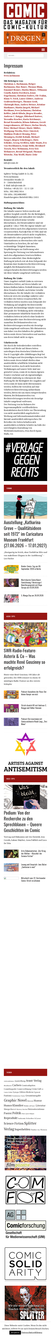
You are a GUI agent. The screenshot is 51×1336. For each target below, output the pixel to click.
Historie (30, 1101)
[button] (25, 37)
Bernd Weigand (24, 151)
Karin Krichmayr (31, 119)
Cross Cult (36, 1089)
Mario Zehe (31, 154)
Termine (9, 488)
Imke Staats (36, 142)
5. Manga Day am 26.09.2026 (32, 595)
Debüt (10, 1092)
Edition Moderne (27, 1092)
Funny (23, 1096)
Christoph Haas (11, 104)
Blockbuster (8, 1085)
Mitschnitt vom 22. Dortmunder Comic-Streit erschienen (33, 879)
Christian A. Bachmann (15, 83)
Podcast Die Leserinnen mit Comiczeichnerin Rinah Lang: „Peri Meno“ (34, 721)
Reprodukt (11, 1118)
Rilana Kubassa (30, 122)
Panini (8, 1113)
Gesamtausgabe (33, 1095)
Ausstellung (19, 1081)
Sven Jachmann (12, 75)
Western (43, 1130)
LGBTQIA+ (32, 1106)
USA (38, 1130)
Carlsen (16, 1085)
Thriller (34, 1129)
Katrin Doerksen (20, 92)
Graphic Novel (15, 1100)
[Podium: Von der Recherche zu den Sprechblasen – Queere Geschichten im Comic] (25, 807)
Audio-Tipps (10, 616)
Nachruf (25, 1109)
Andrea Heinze (28, 104)
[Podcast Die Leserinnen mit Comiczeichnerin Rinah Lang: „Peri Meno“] (11, 724)
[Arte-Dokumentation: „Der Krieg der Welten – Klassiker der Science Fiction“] (11, 856)
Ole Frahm (40, 95)
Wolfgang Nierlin (13, 131)
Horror (38, 1100)
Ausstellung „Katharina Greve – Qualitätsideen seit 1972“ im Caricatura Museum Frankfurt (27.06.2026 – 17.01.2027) (25, 533)
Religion (31, 1114)
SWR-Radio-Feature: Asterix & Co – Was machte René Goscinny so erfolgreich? (24, 659)
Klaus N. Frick (11, 98)
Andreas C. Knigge (13, 116)
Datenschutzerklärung (31, 1332)
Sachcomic (22, 1118)
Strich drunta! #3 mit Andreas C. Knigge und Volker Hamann (33, 706)
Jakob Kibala (18, 113)
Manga (7, 1109)
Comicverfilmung (24, 1089)
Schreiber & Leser (33, 1118)
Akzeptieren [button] (15, 1332)
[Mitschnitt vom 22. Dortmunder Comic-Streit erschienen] (11, 1060)
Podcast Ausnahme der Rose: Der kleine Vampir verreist (34, 693)
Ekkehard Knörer (33, 116)
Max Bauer (21, 86)
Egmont (37, 1092)
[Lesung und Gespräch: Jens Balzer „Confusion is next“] (11, 870)
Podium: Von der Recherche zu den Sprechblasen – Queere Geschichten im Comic (23, 821)
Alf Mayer (26, 125)
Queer (27, 1114)
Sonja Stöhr (28, 145)
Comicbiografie (10, 1089)
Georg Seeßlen (21, 142)
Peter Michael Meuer (15, 128)
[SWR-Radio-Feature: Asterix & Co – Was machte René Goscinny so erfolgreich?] (25, 645)
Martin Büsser (29, 89)
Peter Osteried (30, 131)
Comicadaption (28, 1085)
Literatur (41, 1105)
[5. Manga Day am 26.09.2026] (11, 601)
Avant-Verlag (33, 1080)
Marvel (13, 1109)
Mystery (19, 1109)
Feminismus (16, 1096)
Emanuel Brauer (12, 89)
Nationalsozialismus (36, 1109)
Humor (8, 1105)
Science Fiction (14, 1123)
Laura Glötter (26, 98)
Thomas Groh (30, 101)
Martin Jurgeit (22, 107)
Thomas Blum (35, 86)
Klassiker (18, 1105)
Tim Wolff (19, 154)
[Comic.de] (25, 15)
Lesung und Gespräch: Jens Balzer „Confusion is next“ (34, 866)
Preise (23, 1114)
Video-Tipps (10, 778)
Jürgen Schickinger (22, 139)
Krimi (26, 1106)
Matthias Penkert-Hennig (17, 133)
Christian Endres (25, 95)
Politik (16, 1113)
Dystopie (16, 1092)
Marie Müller (33, 128)
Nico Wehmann (20, 148)
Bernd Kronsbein (13, 122)
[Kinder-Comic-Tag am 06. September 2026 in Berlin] (11, 571)
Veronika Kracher (13, 119)
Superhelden (22, 1129)
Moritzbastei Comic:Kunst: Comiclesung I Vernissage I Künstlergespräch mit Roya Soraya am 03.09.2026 (31, 583)
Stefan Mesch (39, 125)
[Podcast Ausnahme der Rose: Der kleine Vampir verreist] (11, 697)
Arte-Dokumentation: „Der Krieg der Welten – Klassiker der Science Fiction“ (33, 853)
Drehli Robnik (22, 136)
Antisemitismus (9, 1081)
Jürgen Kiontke (34, 113)
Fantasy (8, 1095)
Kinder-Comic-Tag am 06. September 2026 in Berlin (31, 567)
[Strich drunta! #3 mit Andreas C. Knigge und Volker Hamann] (11, 710)
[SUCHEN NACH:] (25, 55)
